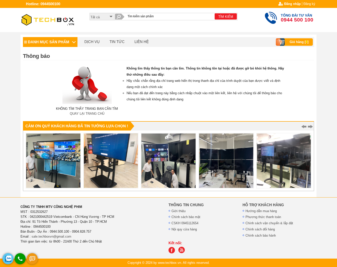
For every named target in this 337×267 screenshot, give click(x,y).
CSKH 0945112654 (184, 223)
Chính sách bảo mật (185, 217)
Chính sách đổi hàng (260, 229)
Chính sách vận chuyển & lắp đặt (269, 223)
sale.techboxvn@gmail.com (51, 236)
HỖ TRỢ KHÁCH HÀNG (263, 205)
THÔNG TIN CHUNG (186, 205)
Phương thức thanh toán (263, 217)
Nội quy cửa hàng (184, 229)
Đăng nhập (292, 4)
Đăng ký (309, 4)
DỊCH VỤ (92, 42)
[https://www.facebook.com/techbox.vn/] (172, 252)
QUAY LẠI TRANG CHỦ (87, 113)
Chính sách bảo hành (260, 235)
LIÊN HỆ (141, 42)
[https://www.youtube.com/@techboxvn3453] (182, 252)
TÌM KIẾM (225, 17)
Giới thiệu (178, 211)
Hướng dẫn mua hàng (261, 211)
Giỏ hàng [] (299, 42)
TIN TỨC (117, 42)
